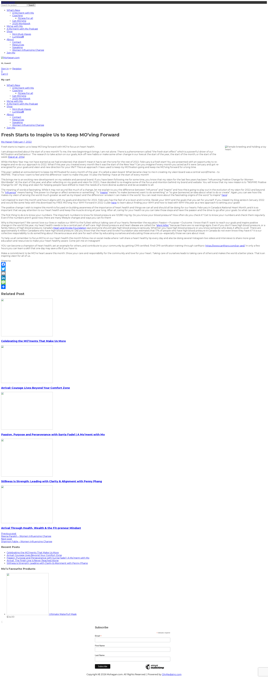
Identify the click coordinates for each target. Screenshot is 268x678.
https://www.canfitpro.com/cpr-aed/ (225, 245)
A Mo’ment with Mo (23, 13)
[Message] (134, 282)
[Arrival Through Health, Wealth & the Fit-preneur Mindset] (27, 522)
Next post (6, 539)
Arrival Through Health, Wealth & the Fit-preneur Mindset (41, 528)
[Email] (134, 273)
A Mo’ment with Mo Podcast (22, 29)
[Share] (134, 287)
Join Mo (11, 52)
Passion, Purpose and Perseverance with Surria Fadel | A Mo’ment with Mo (53, 434)
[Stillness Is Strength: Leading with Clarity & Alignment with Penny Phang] (27, 475)
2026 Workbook (21, 23)
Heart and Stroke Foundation (69, 228)
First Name (100, 645)
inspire (104, 192)
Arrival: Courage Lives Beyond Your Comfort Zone (35, 387)
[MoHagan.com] (10, 57)
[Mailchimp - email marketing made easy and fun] (154, 669)
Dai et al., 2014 (16, 157)
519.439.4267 (8, 2)
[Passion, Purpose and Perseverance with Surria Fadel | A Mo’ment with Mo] (27, 429)
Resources (18, 44)
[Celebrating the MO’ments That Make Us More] (27, 335)
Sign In (5, 68)
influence (10, 192)
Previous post (8, 533)
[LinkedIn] (134, 278)
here (224, 195)
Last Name (100, 655)
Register (17, 68)
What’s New (13, 10)
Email (98, 636)
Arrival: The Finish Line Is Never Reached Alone (33, 560)
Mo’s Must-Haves (21, 34)
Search (31, 5)
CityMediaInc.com (171, 674)
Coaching (17, 15)
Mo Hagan (7, 142)
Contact (16, 42)
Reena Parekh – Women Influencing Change (26, 536)
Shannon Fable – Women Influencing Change (26, 541)
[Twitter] (134, 269)
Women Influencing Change (28, 50)
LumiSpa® (18, 36)
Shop (10, 31)
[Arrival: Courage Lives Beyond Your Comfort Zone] (27, 382)
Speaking (17, 47)
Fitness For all (25, 18)
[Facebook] (134, 264)
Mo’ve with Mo (15, 26)
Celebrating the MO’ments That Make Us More (33, 341)
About (10, 39)
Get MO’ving (19, 21)
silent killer (163, 225)
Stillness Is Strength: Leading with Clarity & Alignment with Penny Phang (51, 481)
